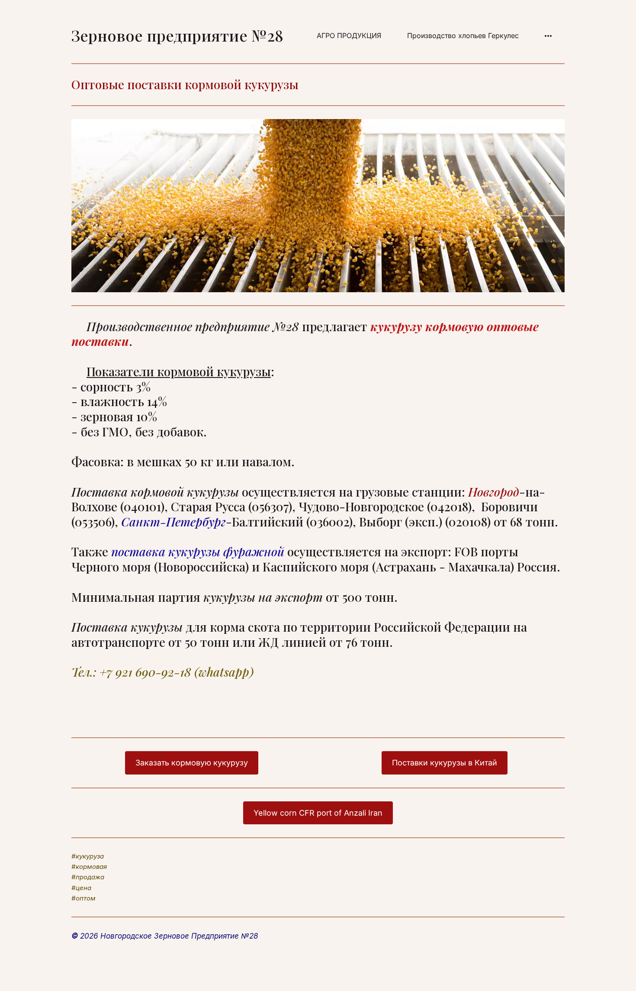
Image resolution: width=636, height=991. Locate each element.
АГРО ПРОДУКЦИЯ (349, 35)
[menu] (429, 36)
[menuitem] (349, 36)
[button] (548, 36)
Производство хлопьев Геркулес (463, 35)
